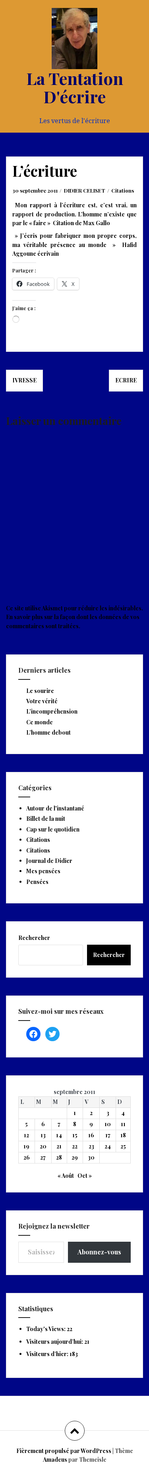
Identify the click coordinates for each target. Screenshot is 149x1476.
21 (59, 1146)
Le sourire (40, 691)
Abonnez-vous (99, 1252)
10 (107, 1124)
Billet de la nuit (45, 818)
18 (123, 1135)
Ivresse (24, 380)
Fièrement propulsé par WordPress (63, 1451)
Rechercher (34, 938)
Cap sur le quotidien (52, 829)
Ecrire (126, 380)
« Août (66, 1175)
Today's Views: (46, 1329)
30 (91, 1157)
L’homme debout (48, 732)
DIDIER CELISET (84, 190)
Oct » (84, 1175)
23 (91, 1146)
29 (75, 1157)
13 (43, 1135)
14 (59, 1135)
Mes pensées (43, 871)
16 (91, 1135)
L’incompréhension (51, 711)
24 (107, 1146)
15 (74, 1135)
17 (107, 1135)
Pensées (37, 882)
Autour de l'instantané (55, 808)
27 (43, 1157)
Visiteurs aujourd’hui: (55, 1341)
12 (26, 1135)
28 (59, 1157)
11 (123, 1124)
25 (123, 1146)
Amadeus (55, 1459)
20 (43, 1146)
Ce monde (39, 722)
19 (26, 1146)
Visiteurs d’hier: (48, 1354)
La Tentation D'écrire (74, 87)
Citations (122, 190)
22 (74, 1146)
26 (26, 1157)
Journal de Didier (49, 860)
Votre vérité (42, 701)
